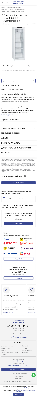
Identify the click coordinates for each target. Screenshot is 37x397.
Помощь (24, 348)
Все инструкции (10, 81)
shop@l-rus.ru (18, 361)
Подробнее (18, 259)
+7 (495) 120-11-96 (18, 272)
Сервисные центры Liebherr (9, 352)
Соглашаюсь (18, 394)
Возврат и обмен (27, 350)
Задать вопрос (18, 223)
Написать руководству (18, 369)
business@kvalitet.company (18, 365)
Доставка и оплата (7, 346)
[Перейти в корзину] (34, 2)
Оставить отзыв (18, 183)
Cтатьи (3, 354)
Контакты (25, 352)
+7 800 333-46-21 (18, 326)
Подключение (5, 348)
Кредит (3, 350)
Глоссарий (25, 346)
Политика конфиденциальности (18, 373)
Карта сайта (18, 378)
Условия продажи (18, 376)
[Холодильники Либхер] (18, 2)
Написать (18, 278)
